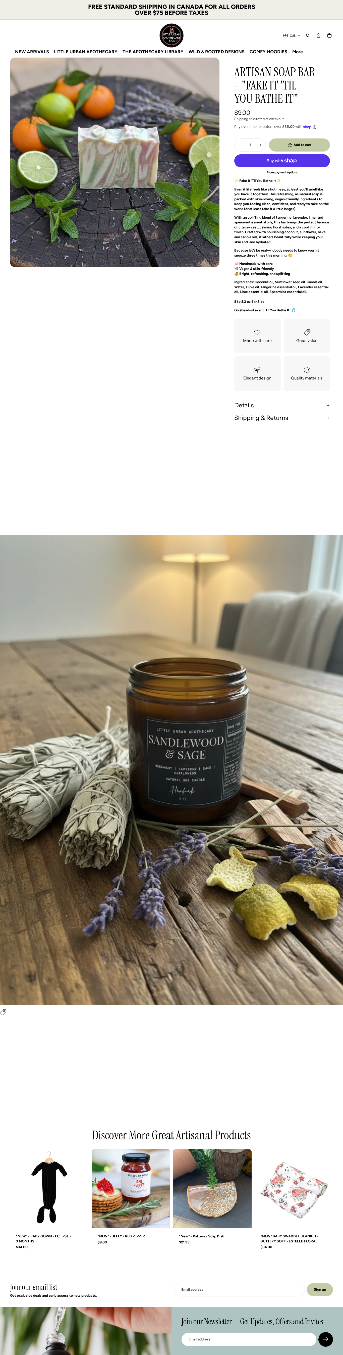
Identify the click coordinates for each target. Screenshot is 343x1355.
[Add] (80, 1220)
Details (244, 405)
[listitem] (297, 52)
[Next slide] (162, 1188)
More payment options (282, 172)
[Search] (307, 35)
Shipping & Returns (261, 417)
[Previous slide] (99, 1188)
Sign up (320, 1289)
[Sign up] (325, 1339)
